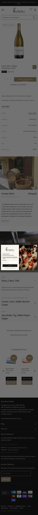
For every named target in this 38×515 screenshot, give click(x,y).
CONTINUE (10, 265)
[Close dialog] (36, 245)
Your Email (4, 260)
